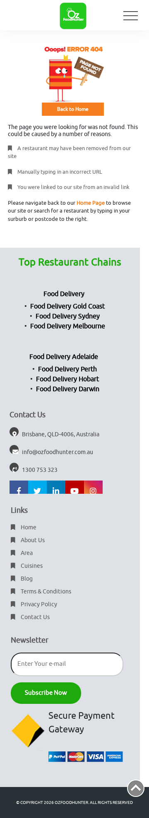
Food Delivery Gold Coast (67, 306)
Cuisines (31, 565)
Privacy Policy (38, 604)
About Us (32, 540)
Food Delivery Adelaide (63, 357)
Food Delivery (63, 294)
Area (26, 553)
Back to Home (73, 109)
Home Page (91, 202)
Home (27, 527)
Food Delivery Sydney (68, 316)
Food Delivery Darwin (67, 389)
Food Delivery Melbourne (67, 326)
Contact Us (34, 617)
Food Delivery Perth (67, 369)
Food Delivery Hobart (67, 379)
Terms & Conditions (45, 591)
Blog (26, 578)
